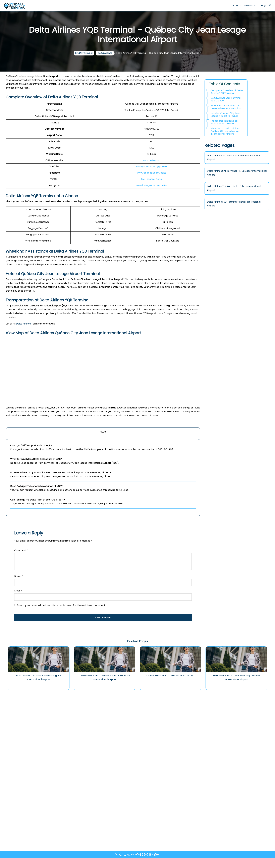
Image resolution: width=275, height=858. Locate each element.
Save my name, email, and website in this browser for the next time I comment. (61, 605)
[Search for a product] (270, 5)
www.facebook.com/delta (151, 172)
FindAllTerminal (84, 53)
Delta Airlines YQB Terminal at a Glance (226, 99)
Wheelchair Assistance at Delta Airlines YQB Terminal (226, 107)
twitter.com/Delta (151, 179)
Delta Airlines (105, 53)
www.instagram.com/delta (151, 185)
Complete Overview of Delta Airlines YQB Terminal (227, 92)
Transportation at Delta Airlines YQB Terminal (224, 122)
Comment (21, 550)
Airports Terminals (242, 5)
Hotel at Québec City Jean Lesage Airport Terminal (225, 115)
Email (18, 590)
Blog (263, 5)
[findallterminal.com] (15, 5)
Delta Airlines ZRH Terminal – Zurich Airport (170, 675)
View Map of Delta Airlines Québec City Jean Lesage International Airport (225, 131)
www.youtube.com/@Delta (151, 166)
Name (18, 576)
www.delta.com (151, 160)
